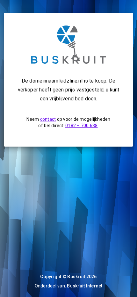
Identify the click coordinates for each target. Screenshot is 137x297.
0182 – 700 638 (81, 125)
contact (48, 119)
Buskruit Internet (84, 285)
